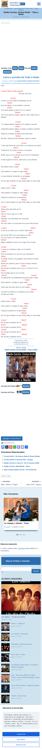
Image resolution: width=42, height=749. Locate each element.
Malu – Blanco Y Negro (9, 483)
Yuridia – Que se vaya (18, 696)
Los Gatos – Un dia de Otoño (13, 617)
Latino (34, 68)
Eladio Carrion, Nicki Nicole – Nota (17, 466)
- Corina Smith (8, 8)
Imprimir (7, 72)
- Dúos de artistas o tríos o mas (23, 8)
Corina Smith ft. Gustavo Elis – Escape (18, 460)
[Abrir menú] (39, 4)
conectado (21, 548)
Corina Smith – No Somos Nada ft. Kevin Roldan (22, 456)
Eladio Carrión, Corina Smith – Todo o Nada (21, 350)
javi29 (16, 17)
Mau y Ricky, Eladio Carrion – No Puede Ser (20, 470)
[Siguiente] (35, 515)
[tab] (17, 534)
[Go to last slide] (6, 515)
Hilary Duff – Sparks (33, 483)
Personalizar (21, 739)
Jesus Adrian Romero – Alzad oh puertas (25, 685)
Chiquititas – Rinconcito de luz (21, 644)
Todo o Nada (6, 476)
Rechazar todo (21, 745)
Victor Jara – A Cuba (18, 654)
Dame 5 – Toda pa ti (18, 623)
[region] (21, 727)
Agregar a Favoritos (12, 438)
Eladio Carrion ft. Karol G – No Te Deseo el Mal (21, 463)
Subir (15, 68)
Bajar (21, 68)
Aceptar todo (21, 734)
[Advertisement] (21, 45)
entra (22, 4)
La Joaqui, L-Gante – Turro (16, 523)
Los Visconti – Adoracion (19, 634)
